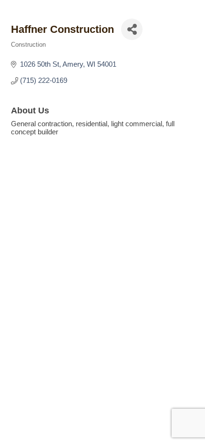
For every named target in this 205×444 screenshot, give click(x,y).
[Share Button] (132, 29)
